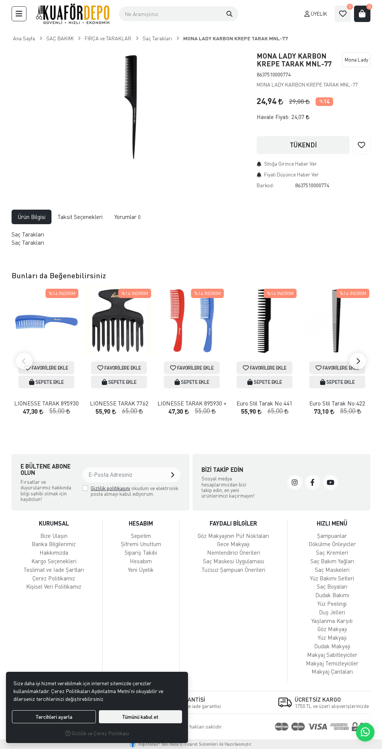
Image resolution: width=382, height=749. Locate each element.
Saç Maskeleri (332, 569)
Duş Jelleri (332, 612)
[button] (19, 13)
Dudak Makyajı (332, 646)
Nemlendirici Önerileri (233, 552)
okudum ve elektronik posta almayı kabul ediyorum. (134, 491)
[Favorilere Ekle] (361, 145)
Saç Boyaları (332, 586)
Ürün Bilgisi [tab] (32, 216)
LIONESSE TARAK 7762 (119, 403)
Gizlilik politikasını (110, 488)
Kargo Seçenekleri (53, 561)
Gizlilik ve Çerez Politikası (100, 733)
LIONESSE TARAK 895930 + (191, 403)
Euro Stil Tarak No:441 (264, 403)
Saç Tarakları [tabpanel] (29, 238)
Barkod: (265, 185)
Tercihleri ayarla (53, 717)
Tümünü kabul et (140, 717)
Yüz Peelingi (332, 603)
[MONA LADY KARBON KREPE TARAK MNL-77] (129, 107)
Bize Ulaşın (54, 535)
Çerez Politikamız (53, 578)
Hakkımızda (54, 552)
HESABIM (141, 523)
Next (358, 361)
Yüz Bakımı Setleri (332, 578)
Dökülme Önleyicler (332, 543)
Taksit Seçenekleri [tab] (80, 216)
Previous (24, 361)
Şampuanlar (332, 535)
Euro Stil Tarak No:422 (337, 403)
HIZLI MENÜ (332, 523)
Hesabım (141, 561)
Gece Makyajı (233, 543)
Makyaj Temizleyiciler (332, 663)
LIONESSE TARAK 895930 (46, 403)
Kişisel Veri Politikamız (53, 586)
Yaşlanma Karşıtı (332, 620)
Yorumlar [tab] (128, 216)
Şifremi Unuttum (141, 543)
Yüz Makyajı (332, 637)
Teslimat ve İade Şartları (54, 569)
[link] (294, 482)
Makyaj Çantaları (332, 671)
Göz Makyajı (332, 629)
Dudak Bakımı (332, 595)
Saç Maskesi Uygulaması (233, 561)
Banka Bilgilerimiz (54, 543)
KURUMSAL (54, 523)
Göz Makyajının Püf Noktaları (233, 535)
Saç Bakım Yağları (332, 561)
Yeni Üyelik (141, 569)
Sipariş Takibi (141, 552)
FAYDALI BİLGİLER (233, 523)
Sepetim (141, 535)
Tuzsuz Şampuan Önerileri (233, 569)
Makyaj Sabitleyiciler (332, 654)
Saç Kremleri (332, 552)
